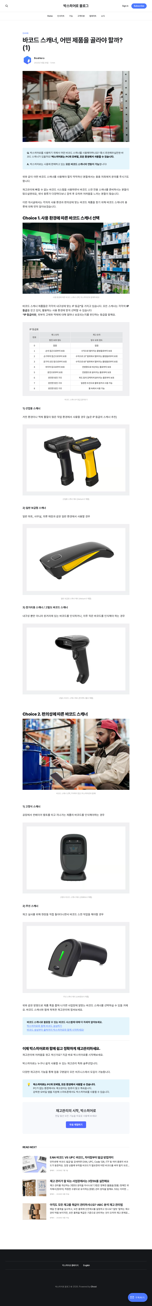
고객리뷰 (81, 16)
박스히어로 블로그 (76, 6)
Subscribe (139, 6)
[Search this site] (6, 6)
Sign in (125, 6)
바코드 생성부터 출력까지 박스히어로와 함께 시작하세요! (55, 1029)
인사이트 (60, 16)
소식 (103, 16)
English (86, 1265)
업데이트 (92, 16)
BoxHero (39, 58)
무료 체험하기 (76, 1124)
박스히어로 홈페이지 (70, 1265)
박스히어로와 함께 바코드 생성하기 (44, 1026)
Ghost (94, 1286)
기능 (71, 16)
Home (50, 16)
